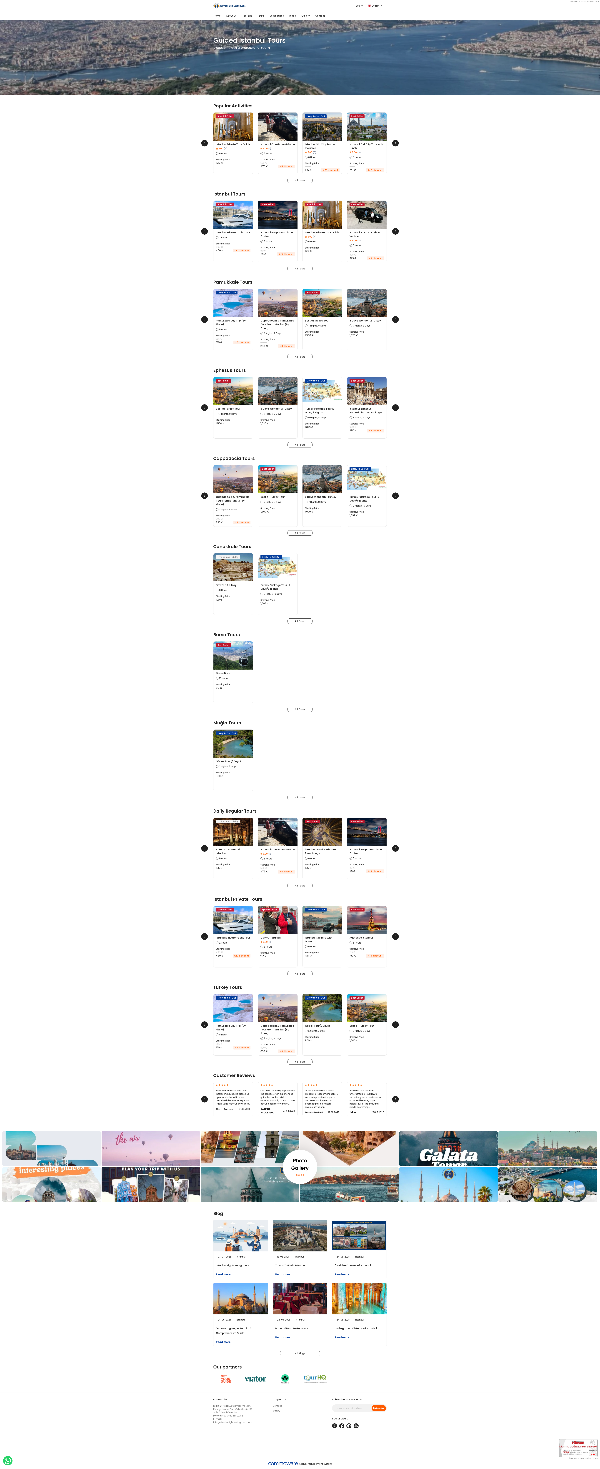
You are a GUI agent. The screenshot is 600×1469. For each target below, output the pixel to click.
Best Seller (357, 116)
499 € (219, 247)
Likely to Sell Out (316, 116)
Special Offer (225, 116)
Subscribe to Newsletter (347, 1399)
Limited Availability (228, 557)
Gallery (276, 1410)
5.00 (223, 148)
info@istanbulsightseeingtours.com (232, 1420)
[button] (247, 16)
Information (220, 1399)
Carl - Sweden (224, 1109)
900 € (263, 342)
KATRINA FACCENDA (266, 1110)
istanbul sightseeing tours (232, 1265)
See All (300, 1175)
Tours (260, 15)
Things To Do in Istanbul (290, 1265)
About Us (231, 15)
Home (217, 15)
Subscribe (378, 1408)
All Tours (300, 180)
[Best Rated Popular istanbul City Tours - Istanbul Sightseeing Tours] (255, 5)
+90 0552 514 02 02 (228, 1415)
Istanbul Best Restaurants (291, 1328)
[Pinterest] (348, 1425)
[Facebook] (341, 1425)
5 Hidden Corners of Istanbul (353, 1265)
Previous (204, 143)
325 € (219, 338)
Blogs (292, 15)
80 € (263, 250)
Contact (320, 15)
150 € (352, 166)
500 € (263, 162)
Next (395, 143)
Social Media (340, 1418)
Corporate (279, 1399)
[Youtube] (356, 1425)
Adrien (353, 1112)
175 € (308, 166)
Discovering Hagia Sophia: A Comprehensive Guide (233, 1331)
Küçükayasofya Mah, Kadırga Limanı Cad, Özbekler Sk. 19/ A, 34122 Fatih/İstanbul (232, 1409)
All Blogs (300, 1353)
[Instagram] (334, 1425)
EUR (358, 5)
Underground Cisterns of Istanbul (356, 1328)
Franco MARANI (314, 1112)
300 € (353, 254)
